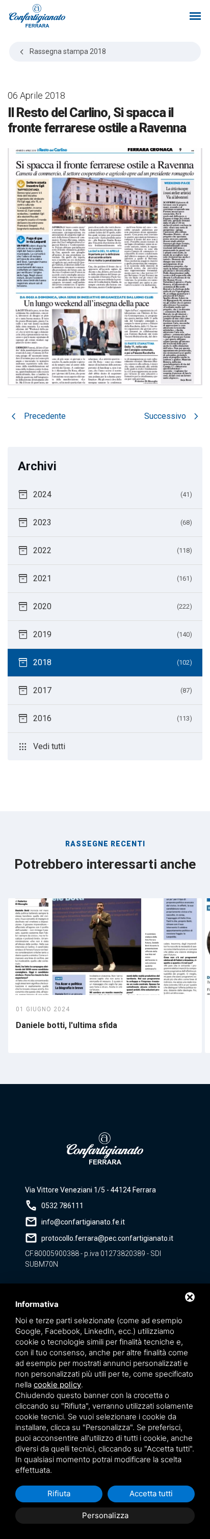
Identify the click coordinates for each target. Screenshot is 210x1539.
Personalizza (105, 1515)
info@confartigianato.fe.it (83, 1222)
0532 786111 (62, 1206)
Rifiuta (58, 1493)
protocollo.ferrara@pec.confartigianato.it (107, 1238)
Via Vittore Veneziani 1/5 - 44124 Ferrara (90, 1190)
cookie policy (57, 1384)
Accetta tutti (151, 1493)
